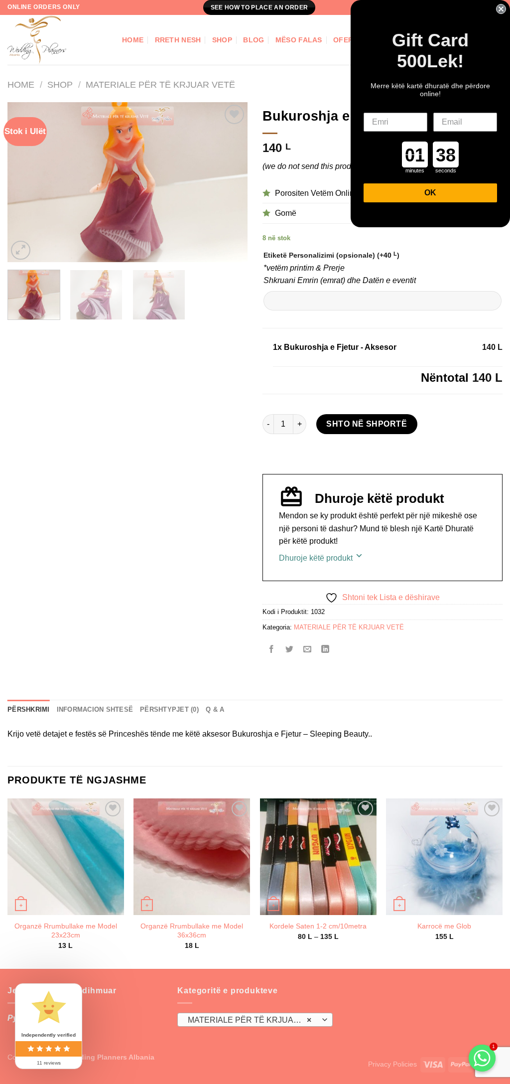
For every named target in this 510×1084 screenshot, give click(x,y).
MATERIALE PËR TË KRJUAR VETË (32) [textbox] (254, 1020)
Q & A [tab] (215, 709)
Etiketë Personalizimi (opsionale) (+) (331, 255)
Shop (222, 40)
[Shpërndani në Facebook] (271, 650)
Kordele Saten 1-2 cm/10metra (318, 926)
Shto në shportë (366, 424)
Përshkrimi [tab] (28, 709)
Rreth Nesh (178, 40)
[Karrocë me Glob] (444, 856)
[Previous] (25, 182)
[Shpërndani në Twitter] (289, 650)
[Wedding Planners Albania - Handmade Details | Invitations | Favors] (57, 40)
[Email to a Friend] (307, 650)
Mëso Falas (298, 40)
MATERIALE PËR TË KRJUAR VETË (160, 84)
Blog (253, 40)
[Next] (230, 182)
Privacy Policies (392, 1064)
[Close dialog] (501, 9)
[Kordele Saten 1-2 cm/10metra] (318, 856)
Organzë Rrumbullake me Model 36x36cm (191, 930)
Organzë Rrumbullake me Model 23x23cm (65, 930)
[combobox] (254, 1020)
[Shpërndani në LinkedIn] (325, 650)
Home (132, 40)
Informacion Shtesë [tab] (95, 709)
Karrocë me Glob (444, 926)
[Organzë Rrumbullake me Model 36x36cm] (191, 856)
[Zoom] (20, 250)
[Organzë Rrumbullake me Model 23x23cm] (65, 856)
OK (430, 192)
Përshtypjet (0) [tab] (169, 709)
